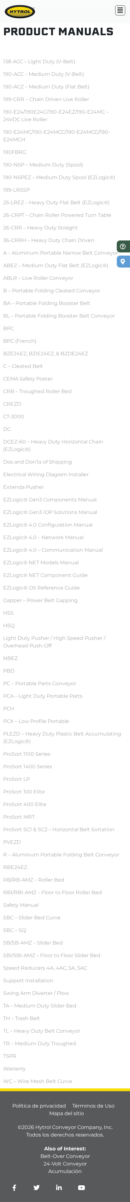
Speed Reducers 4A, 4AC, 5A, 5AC (45, 968)
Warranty (14, 1069)
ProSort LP (16, 779)
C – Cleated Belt (23, 366)
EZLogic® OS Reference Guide (41, 588)
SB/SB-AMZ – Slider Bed (33, 943)
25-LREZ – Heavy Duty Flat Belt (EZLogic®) (56, 203)
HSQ (9, 626)
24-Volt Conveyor (65, 1164)
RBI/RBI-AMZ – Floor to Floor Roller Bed (52, 892)
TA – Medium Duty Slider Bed (39, 1006)
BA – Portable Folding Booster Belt (46, 303)
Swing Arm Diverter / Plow (36, 993)
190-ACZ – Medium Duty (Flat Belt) (46, 87)
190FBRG (14, 152)
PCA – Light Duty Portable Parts (42, 696)
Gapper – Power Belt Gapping (40, 600)
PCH (8, 709)
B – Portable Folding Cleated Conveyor (51, 291)
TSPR (9, 1056)
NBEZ (10, 658)
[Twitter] (36, 1188)
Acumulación (65, 1171)
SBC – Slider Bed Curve (32, 918)
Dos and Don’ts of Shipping (37, 462)
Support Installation (28, 981)
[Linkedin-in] (59, 1188)
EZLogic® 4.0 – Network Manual (43, 537)
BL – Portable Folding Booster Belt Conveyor (59, 316)
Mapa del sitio (66, 1113)
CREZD (12, 404)
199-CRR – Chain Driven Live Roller (46, 99)
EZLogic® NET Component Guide (45, 575)
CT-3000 (13, 417)
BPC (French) (19, 341)
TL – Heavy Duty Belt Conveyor (41, 1031)
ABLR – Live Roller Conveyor (38, 278)
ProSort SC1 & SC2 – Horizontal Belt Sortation (59, 829)
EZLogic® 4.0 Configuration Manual (47, 525)
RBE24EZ (15, 867)
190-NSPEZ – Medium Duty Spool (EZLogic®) (59, 177)
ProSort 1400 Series (27, 767)
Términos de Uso (93, 1106)
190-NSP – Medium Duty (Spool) (43, 165)
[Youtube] (81, 1188)
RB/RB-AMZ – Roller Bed (33, 880)
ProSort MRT (19, 817)
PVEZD (12, 842)
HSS (8, 613)
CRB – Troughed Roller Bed (37, 391)
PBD (9, 671)
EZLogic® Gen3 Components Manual (50, 500)
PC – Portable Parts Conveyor (39, 683)
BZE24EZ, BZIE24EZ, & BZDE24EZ (45, 354)
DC (7, 429)
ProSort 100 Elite (24, 792)
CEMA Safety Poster (28, 379)
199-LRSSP (16, 190)
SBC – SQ (14, 930)
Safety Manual (20, 905)
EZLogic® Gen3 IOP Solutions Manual (50, 512)
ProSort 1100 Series (26, 754)
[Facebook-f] (14, 1188)
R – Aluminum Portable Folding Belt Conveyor (61, 855)
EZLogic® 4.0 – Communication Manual (53, 550)
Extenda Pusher (23, 487)
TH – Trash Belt (21, 1018)
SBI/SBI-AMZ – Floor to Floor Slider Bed (51, 955)
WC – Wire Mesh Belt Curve (37, 1081)
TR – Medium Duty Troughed (39, 1044)
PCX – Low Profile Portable (36, 721)
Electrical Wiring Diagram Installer (46, 474)
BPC (8, 328)
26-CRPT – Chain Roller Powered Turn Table (57, 215)
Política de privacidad (39, 1106)
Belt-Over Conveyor (65, 1156)
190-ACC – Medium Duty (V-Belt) (43, 74)
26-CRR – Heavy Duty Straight (40, 228)
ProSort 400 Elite (24, 804)
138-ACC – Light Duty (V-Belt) (39, 62)
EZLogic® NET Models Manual (41, 563)
